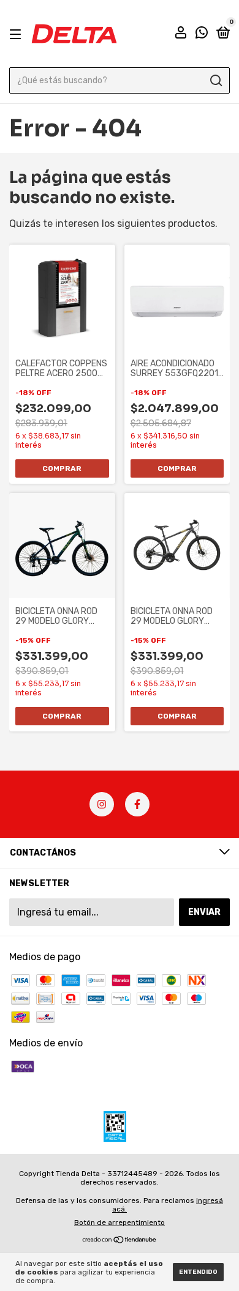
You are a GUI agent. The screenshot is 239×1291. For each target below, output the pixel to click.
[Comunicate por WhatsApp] (201, 34)
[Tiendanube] (120, 1240)
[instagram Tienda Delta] (101, 804)
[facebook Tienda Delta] (137, 804)
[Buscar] (215, 81)
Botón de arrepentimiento (119, 1222)
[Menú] (17, 34)
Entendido (198, 1272)
